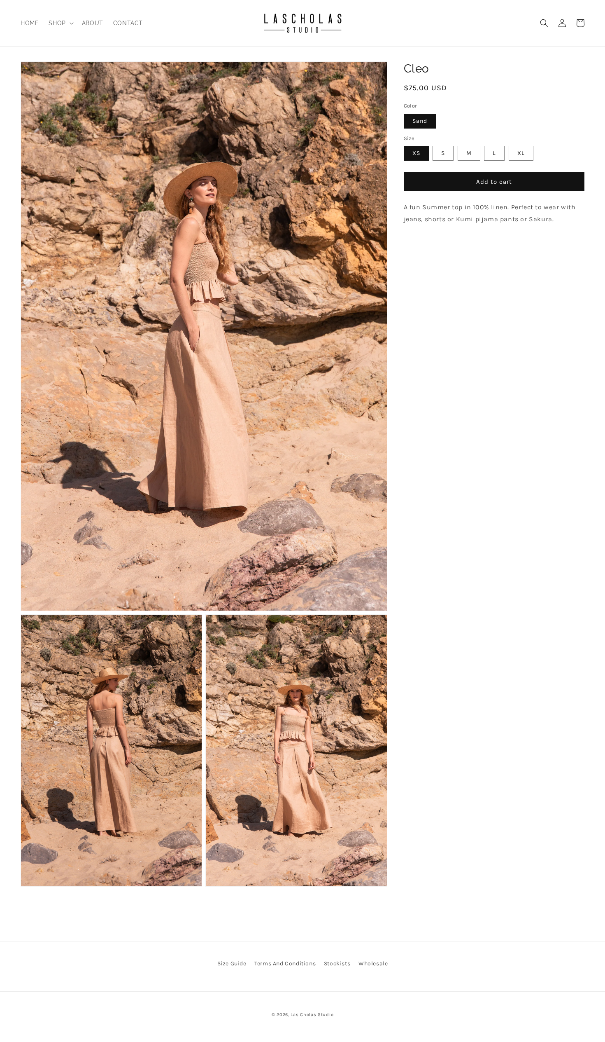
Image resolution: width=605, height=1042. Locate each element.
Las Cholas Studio (312, 1014)
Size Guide (232, 963)
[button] (60, 23)
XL (521, 153)
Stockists (337, 963)
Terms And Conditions (285, 963)
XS (416, 153)
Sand (419, 120)
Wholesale (373, 963)
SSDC (314, 1023)
